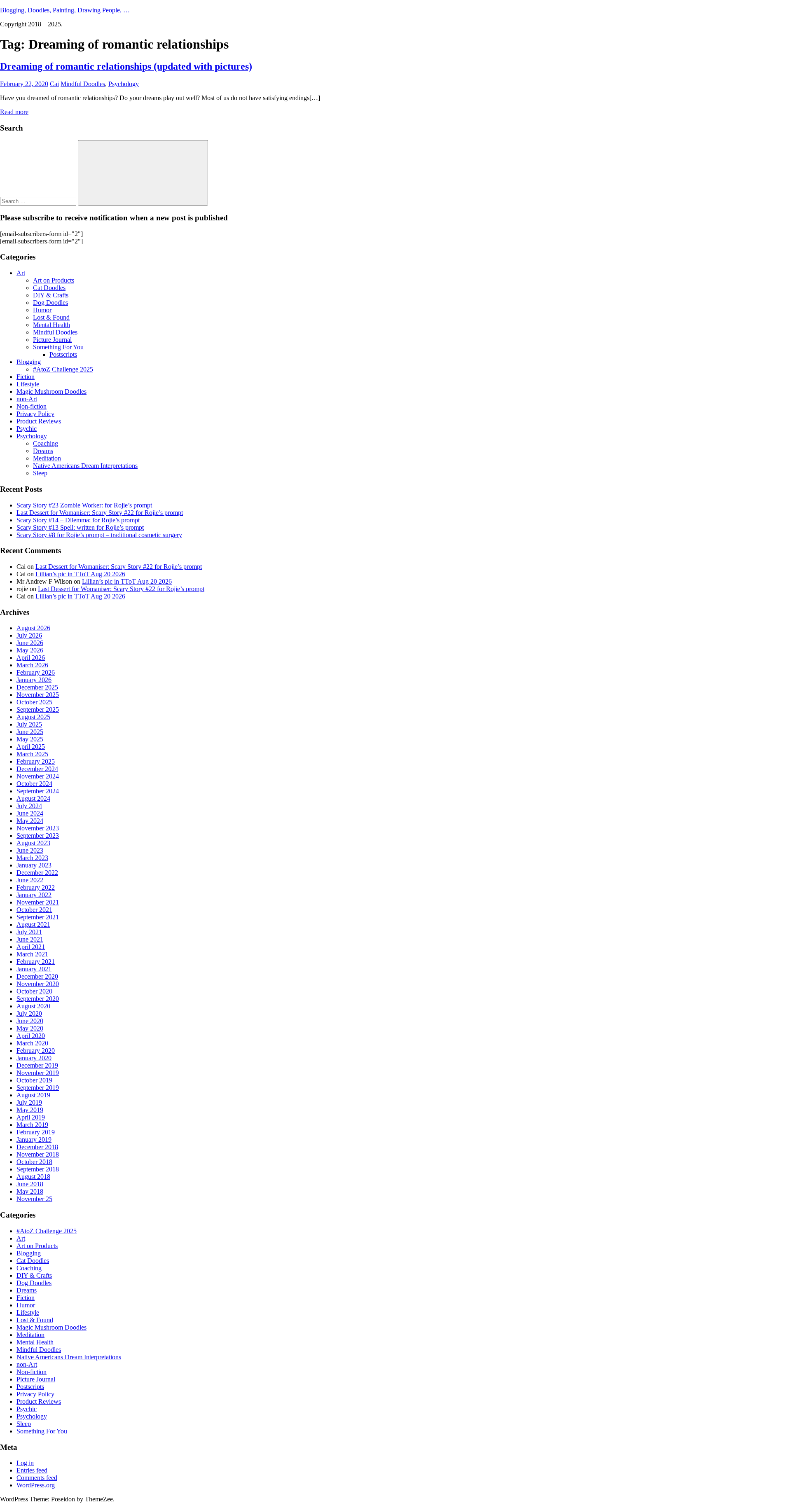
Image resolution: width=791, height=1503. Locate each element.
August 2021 (33, 924)
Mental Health (51, 324)
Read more (14, 111)
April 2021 (30, 946)
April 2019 (30, 1117)
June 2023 (29, 850)
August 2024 (33, 798)
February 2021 (35, 961)
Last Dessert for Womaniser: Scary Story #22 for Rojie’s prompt (99, 512)
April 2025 (30, 746)
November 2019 (37, 1072)
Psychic (26, 428)
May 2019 (29, 1109)
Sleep (40, 473)
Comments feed (36, 1477)
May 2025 (29, 739)
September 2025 (37, 709)
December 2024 (37, 768)
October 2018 (34, 1161)
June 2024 (29, 813)
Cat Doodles (49, 287)
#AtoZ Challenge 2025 (63, 369)
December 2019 (37, 1065)
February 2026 (35, 672)
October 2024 (34, 783)
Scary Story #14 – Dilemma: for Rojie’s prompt (78, 520)
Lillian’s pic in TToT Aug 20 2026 (80, 573)
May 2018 (29, 1191)
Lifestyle (27, 384)
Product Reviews (38, 421)
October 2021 (34, 909)
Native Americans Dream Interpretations (85, 465)
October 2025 (34, 702)
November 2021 (37, 902)
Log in (25, 1462)
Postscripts (63, 354)
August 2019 (33, 1095)
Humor (42, 309)
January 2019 (33, 1139)
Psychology (123, 83)
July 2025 (29, 724)
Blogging (28, 361)
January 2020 (33, 1057)
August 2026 (33, 627)
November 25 (34, 1198)
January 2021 (33, 968)
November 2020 (37, 983)
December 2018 (37, 1146)
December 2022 (37, 872)
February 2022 (35, 887)
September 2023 (37, 835)
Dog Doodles (50, 302)
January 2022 (33, 894)
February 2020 (35, 1050)
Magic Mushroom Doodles (51, 391)
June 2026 (29, 642)
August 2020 (33, 1006)
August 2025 (33, 716)
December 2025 (37, 687)
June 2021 (29, 939)
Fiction (25, 376)
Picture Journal (52, 339)
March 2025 (32, 753)
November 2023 (37, 828)
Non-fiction (31, 406)
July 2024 (29, 805)
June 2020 (29, 1020)
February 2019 (35, 1132)
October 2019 (34, 1080)
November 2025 (37, 694)
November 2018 (37, 1154)
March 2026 (32, 665)
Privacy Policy (35, 413)
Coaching (45, 443)
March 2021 (32, 954)
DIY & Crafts (50, 295)
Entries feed (31, 1470)
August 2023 (33, 842)
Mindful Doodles (83, 83)
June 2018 (29, 1183)
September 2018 (37, 1169)
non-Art (26, 398)
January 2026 (33, 679)
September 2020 (37, 998)
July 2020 (29, 1013)
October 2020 (34, 991)
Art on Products (53, 280)
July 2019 (29, 1102)
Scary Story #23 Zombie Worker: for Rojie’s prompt (84, 505)
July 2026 (29, 635)
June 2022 (29, 880)
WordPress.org (35, 1485)
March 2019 (32, 1124)
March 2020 (32, 1043)
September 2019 (37, 1087)
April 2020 (30, 1035)
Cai (54, 83)
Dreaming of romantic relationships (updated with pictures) (126, 66)
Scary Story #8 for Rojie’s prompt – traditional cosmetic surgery (99, 534)
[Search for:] (39, 200)
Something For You (58, 347)
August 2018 (33, 1176)
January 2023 (33, 865)
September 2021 (37, 917)
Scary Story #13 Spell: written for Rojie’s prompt (80, 527)
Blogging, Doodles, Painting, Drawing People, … (65, 10)
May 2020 (29, 1028)
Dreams (43, 450)
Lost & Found (51, 317)
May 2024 (29, 820)
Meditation (47, 458)
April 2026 (30, 657)
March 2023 (32, 857)
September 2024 (37, 791)
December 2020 (37, 976)
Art (20, 272)
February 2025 (35, 761)
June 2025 (29, 731)
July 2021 (29, 931)
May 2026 (29, 650)
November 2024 (37, 776)
